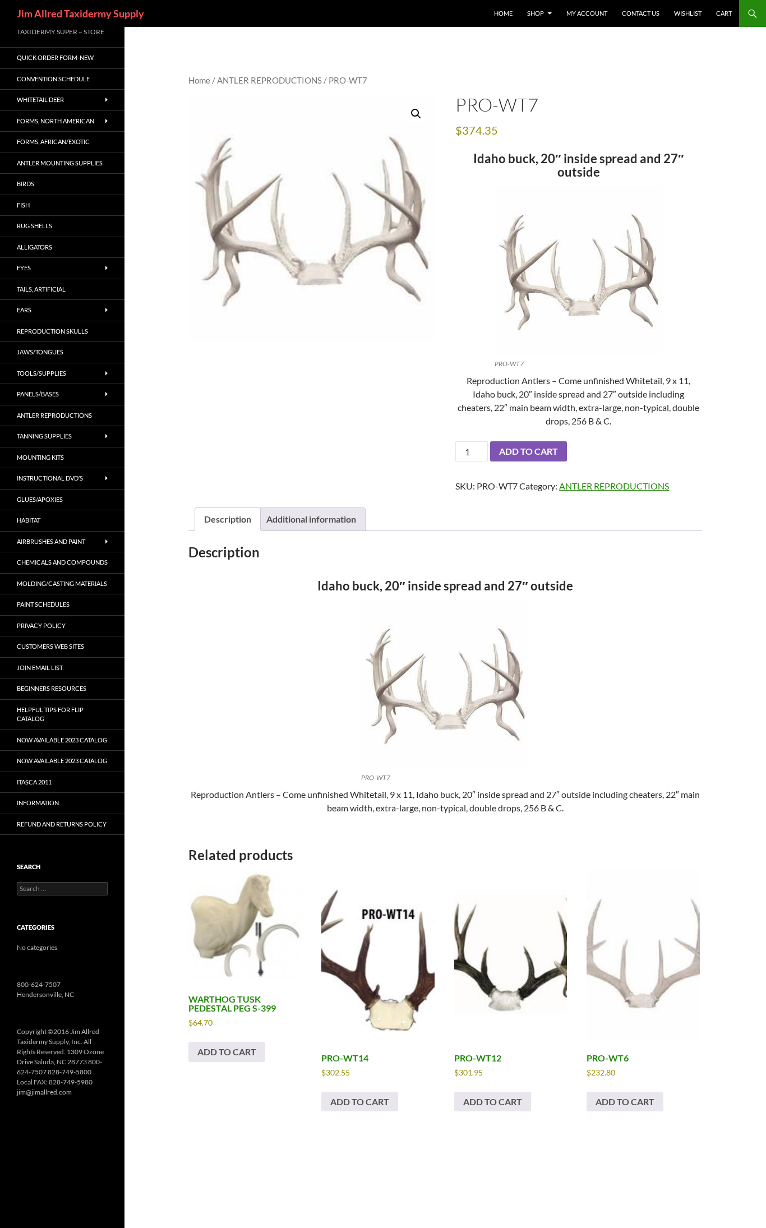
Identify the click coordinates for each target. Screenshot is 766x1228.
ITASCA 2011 (34, 782)
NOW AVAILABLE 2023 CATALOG (62, 740)
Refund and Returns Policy (62, 824)
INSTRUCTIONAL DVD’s (50, 478)
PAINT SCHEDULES (43, 604)
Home (199, 80)
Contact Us (640, 13)
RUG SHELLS (34, 225)
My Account (586, 13)
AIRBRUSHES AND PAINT (51, 541)
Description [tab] (227, 519)
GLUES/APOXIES (40, 499)
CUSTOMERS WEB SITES (50, 646)
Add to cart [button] (226, 1051)
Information (38, 802)
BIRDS (25, 183)
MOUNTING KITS (40, 457)
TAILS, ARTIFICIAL (41, 289)
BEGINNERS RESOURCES (51, 688)
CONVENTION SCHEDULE (53, 78)
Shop (535, 13)
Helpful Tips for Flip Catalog (50, 714)
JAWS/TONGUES (40, 352)
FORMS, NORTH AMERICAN (55, 120)
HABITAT (28, 520)
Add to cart (528, 451)
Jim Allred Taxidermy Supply (80, 13)
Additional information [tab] (311, 519)
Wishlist (688, 13)
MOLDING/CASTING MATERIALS (62, 583)
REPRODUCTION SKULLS (52, 331)
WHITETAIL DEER (40, 99)
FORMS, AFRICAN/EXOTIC (53, 141)
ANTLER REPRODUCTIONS (269, 80)
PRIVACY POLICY (41, 625)
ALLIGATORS (34, 247)
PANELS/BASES (38, 394)
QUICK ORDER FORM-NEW (55, 57)
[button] (416, 114)
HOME (503, 13)
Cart (724, 13)
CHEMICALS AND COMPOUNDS (62, 562)
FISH (23, 205)
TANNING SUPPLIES (44, 436)
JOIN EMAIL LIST (40, 667)
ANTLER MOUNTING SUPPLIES (60, 163)
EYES (24, 267)
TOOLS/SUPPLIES (41, 373)
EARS (24, 309)
